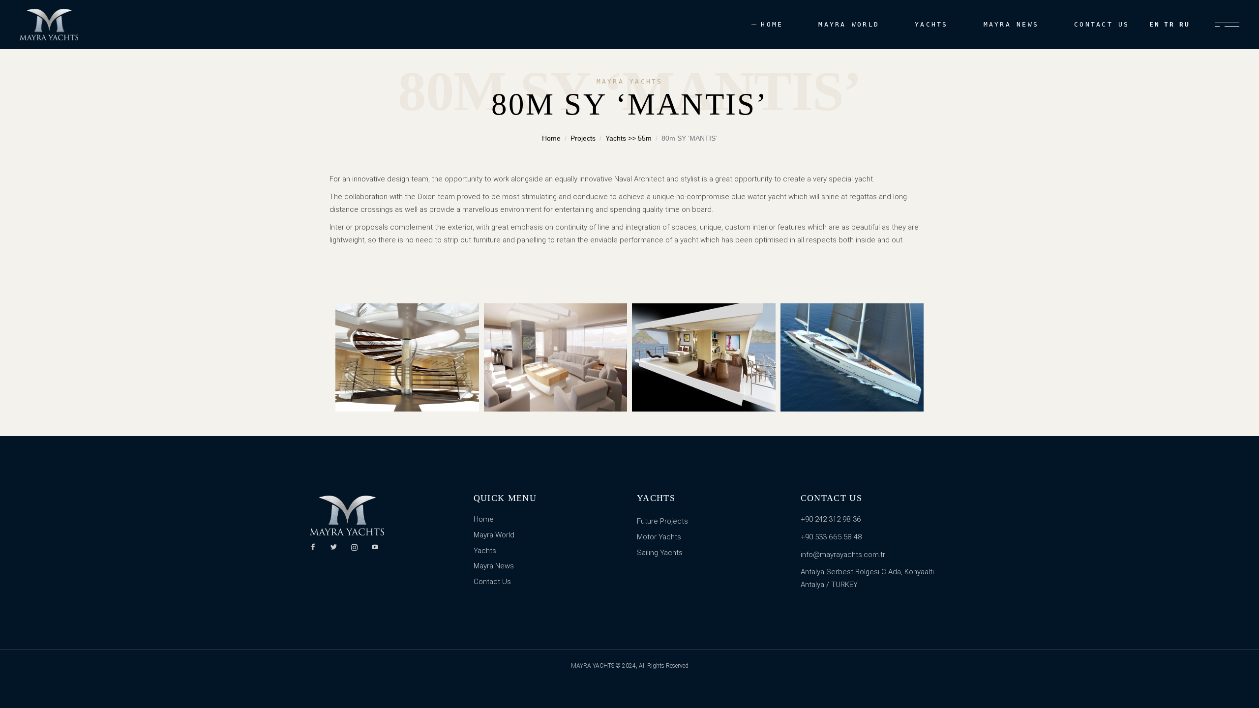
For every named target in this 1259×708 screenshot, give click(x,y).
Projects (583, 138)
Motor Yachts (659, 536)
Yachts (485, 550)
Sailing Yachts (660, 552)
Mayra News (494, 565)
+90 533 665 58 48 (831, 536)
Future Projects (662, 521)
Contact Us (492, 581)
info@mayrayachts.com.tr (843, 554)
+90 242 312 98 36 (831, 519)
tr (1169, 24)
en (1155, 24)
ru (1185, 24)
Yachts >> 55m (628, 138)
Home (551, 138)
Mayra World (494, 535)
